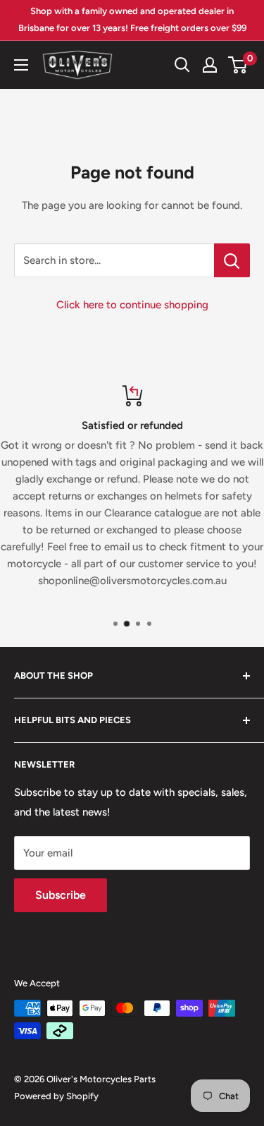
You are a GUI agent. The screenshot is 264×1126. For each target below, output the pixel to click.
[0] (238, 64)
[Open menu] (21, 65)
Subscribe (60, 895)
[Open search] (182, 65)
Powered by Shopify (56, 1096)
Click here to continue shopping (132, 304)
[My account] (210, 65)
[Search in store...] (232, 260)
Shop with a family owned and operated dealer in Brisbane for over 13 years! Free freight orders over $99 (132, 19)
